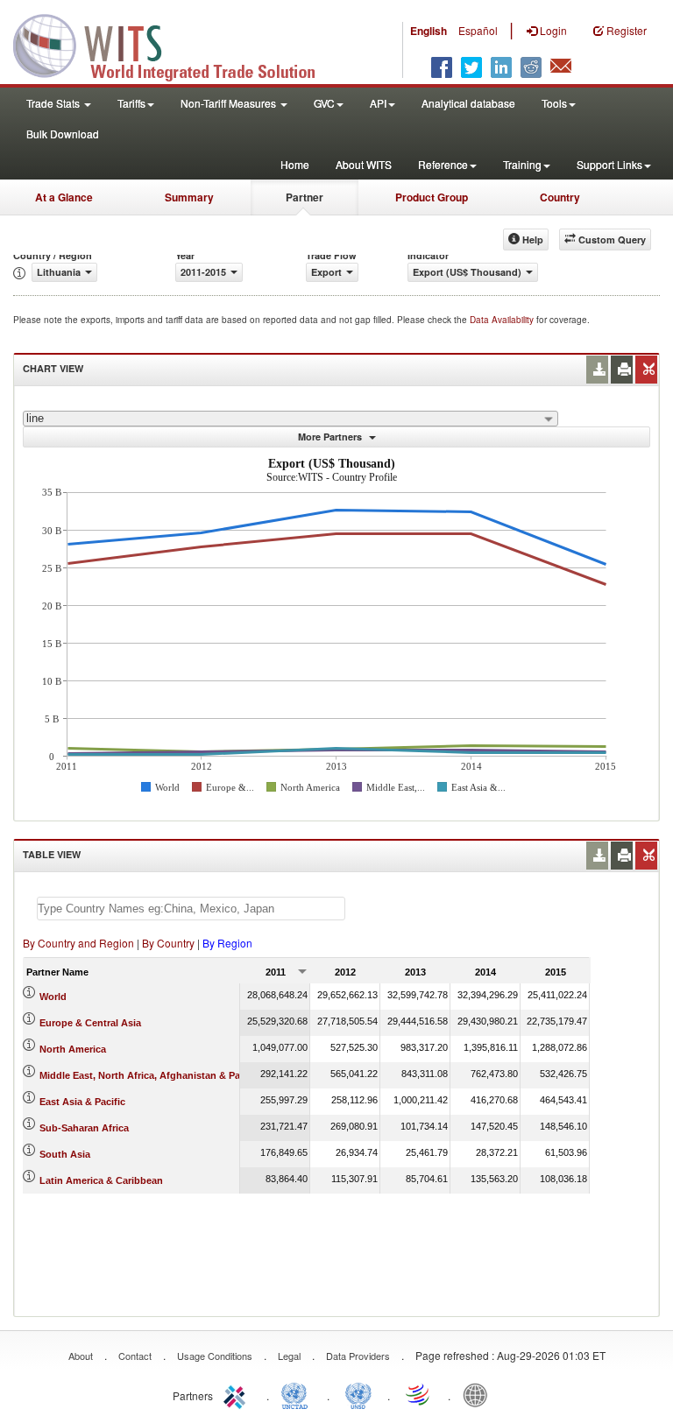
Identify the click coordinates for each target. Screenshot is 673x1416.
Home (294, 164)
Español (478, 30)
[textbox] (191, 908)
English (428, 31)
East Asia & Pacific (82, 1101)
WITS (175, 44)
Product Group (431, 197)
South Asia (64, 1154)
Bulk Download (62, 133)
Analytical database (468, 102)
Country (560, 197)
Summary (189, 197)
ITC (237, 1394)
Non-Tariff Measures (230, 102)
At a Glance (64, 197)
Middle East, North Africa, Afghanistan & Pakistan (153, 1075)
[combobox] (290, 418)
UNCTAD (297, 1394)
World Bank (479, 1394)
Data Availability (503, 319)
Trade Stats (54, 102)
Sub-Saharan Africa (84, 1128)
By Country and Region (78, 942)
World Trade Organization (418, 1394)
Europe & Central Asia (90, 1023)
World (53, 996)
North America (72, 1049)
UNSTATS (358, 1394)
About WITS (364, 164)
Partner (304, 197)
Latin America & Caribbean (101, 1180)
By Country (168, 942)
